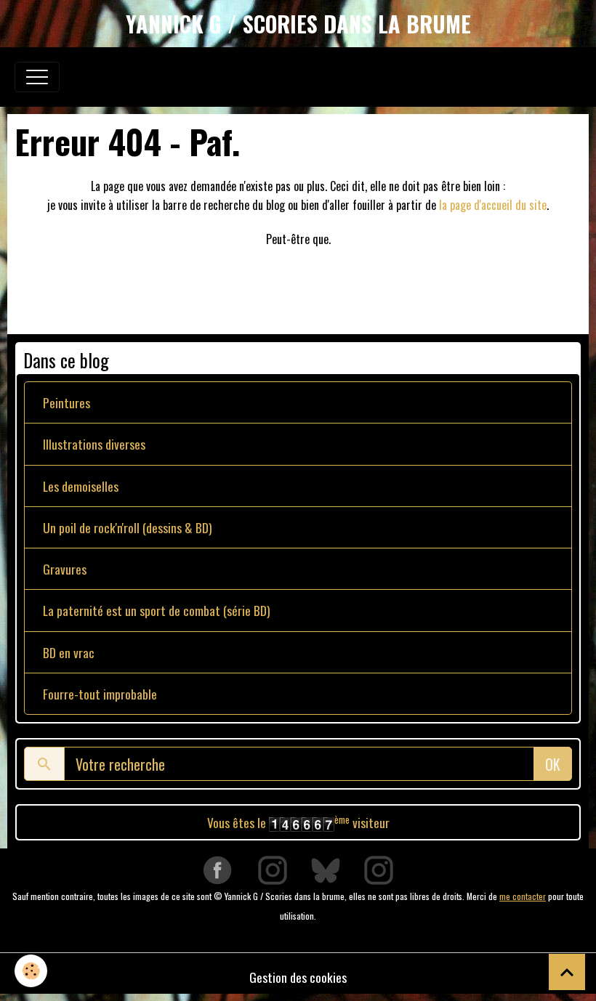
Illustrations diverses (94, 443)
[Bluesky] (325, 869)
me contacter (522, 896)
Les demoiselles (80, 486)
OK (552, 764)
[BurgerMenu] (37, 77)
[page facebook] (217, 869)
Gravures (64, 568)
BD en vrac (68, 652)
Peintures (66, 402)
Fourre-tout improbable (100, 693)
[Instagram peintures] (272, 869)
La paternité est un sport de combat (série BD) (156, 610)
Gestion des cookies (298, 977)
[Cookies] (31, 971)
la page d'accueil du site (493, 205)
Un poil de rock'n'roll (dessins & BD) (127, 527)
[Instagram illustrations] (378, 869)
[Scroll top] (567, 972)
